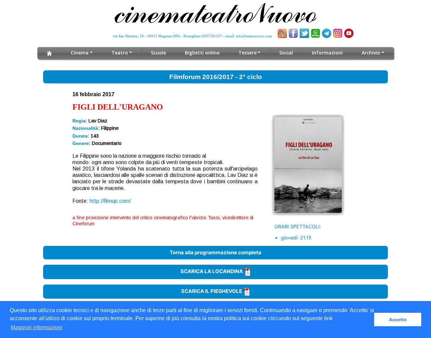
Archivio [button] (371, 52)
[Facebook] (293, 33)
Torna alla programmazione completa (215, 252)
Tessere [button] (247, 52)
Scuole (158, 52)
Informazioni (327, 52)
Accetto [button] (398, 319)
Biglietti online (202, 52)
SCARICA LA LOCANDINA (212, 271)
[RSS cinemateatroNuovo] (282, 33)
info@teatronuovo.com (254, 36)
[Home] (49, 53)
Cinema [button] (80, 52)
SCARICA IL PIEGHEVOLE (212, 291)
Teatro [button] (119, 52)
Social (286, 52)
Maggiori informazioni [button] (36, 327)
